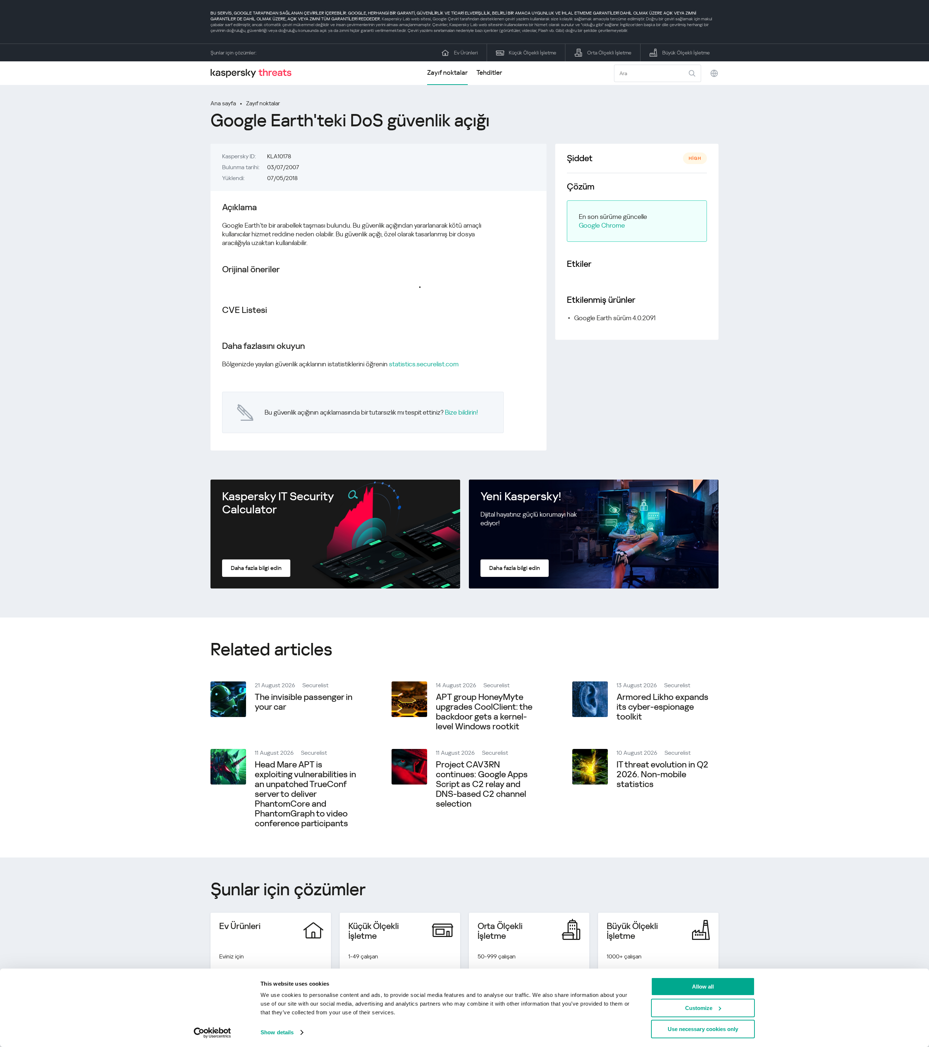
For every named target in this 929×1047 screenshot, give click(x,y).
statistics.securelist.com (424, 364)
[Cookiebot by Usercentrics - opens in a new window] (212, 1032)
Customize (698, 1008)
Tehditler (489, 72)
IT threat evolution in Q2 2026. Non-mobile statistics (662, 774)
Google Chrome (602, 225)
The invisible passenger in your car (303, 702)
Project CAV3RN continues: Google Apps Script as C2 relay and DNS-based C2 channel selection (482, 784)
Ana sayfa (223, 103)
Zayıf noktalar (447, 72)
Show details (277, 1032)
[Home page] (254, 73)
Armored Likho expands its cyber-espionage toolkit (662, 707)
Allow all (703, 986)
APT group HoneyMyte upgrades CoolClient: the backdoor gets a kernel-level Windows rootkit (484, 712)
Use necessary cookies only (703, 1029)
